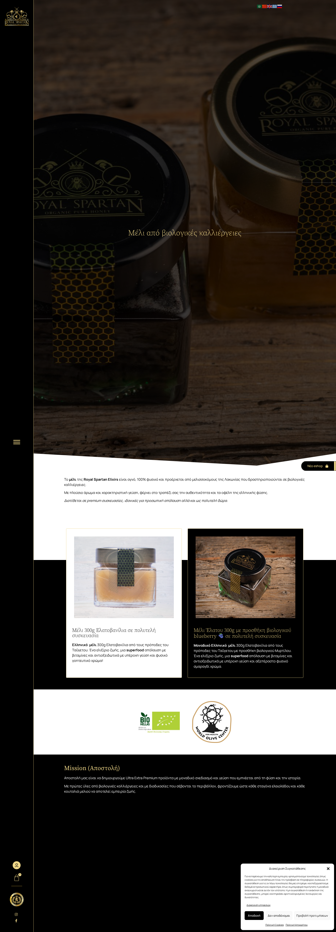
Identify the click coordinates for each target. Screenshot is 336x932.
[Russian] (279, 6)
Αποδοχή (254, 916)
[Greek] (274, 6)
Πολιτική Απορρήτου (297, 925)
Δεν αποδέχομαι (279, 916)
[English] (269, 6)
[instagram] (17, 914)
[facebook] (17, 920)
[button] (328, 869)
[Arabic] (259, 6)
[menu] (17, 442)
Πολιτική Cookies (274, 925)
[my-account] (17, 865)
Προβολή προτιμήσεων (312, 916)
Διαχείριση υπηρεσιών (258, 905)
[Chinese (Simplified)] (264, 6)
